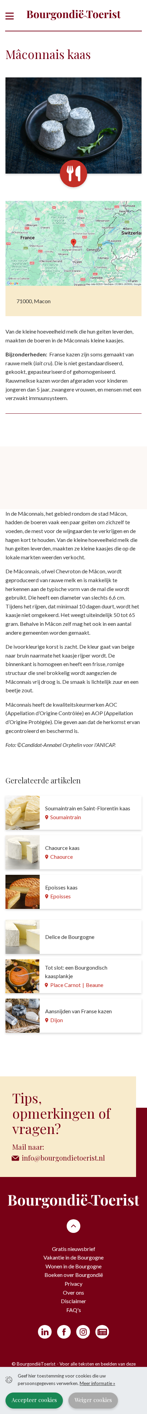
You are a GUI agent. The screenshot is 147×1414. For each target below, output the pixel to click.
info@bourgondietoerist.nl (63, 1157)
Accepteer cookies (34, 1399)
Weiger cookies (93, 1399)
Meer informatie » (97, 1383)
